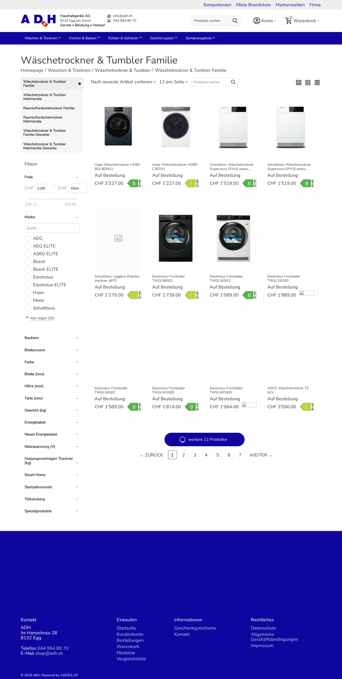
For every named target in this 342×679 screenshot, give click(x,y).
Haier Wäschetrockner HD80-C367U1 (175, 167)
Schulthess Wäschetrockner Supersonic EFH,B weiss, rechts (289, 167)
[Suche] (235, 21)
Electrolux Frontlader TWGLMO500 (168, 390)
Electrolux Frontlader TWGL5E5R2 (226, 278)
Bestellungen (130, 640)
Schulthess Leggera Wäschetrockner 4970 (117, 278)
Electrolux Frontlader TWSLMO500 (226, 390)
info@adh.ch (122, 16)
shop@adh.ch (49, 653)
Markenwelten (290, 5)
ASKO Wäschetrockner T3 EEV (287, 390)
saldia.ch (69, 675)
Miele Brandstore (253, 5)
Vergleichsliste (131, 659)
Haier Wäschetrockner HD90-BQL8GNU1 (118, 167)
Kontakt (182, 634)
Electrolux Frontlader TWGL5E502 (111, 390)
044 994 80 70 (124, 20)
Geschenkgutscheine (195, 628)
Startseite (126, 628)
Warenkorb (128, 647)
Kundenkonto (130, 634)
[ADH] (38, 20)
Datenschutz (263, 628)
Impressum (262, 645)
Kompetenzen (217, 5)
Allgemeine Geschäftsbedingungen (274, 636)
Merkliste (126, 653)
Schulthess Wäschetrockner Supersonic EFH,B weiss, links (231, 167)
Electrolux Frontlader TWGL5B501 (168, 278)
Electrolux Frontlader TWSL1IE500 (283, 278)
